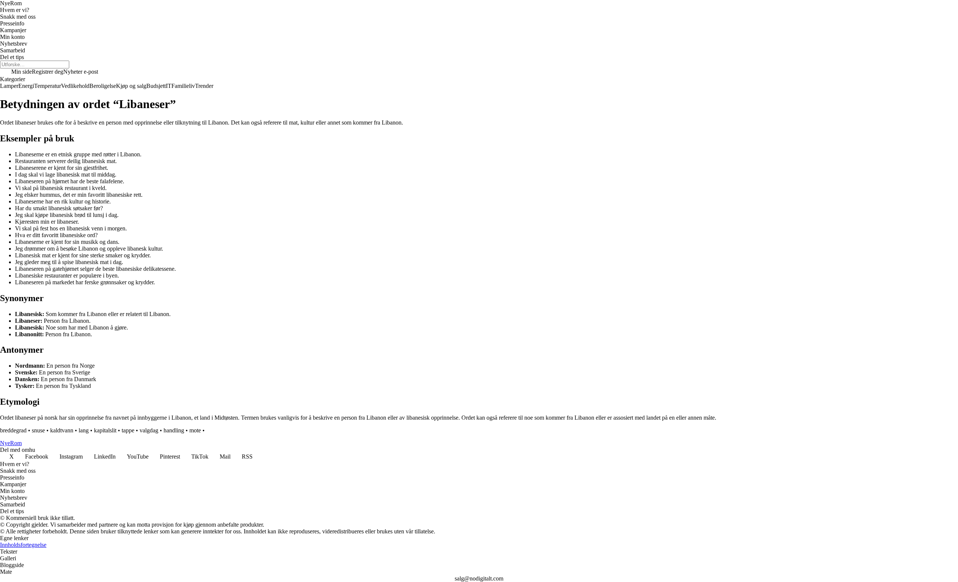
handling (174, 430)
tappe (128, 430)
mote (195, 430)
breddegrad (13, 430)
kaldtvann (61, 430)
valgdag (149, 430)
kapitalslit (105, 430)
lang (84, 430)
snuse (38, 430)
